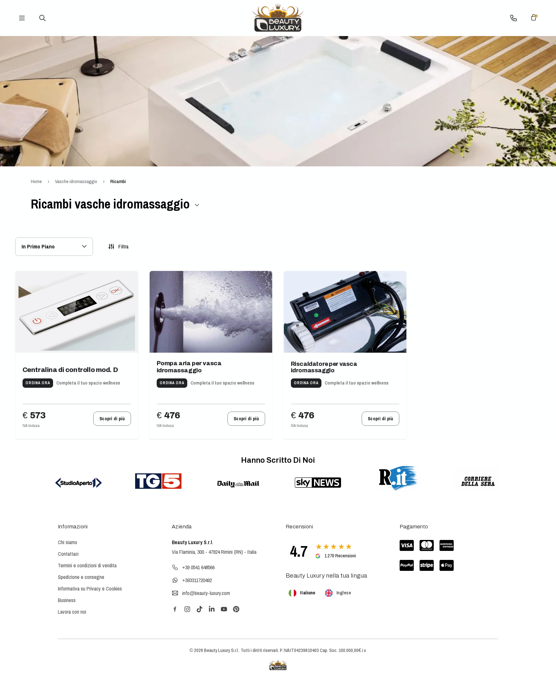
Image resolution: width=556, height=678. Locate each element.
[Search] (42, 18)
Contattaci (68, 553)
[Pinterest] (236, 609)
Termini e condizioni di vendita (87, 565)
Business (67, 600)
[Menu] (21, 18)
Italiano (307, 592)
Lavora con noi (72, 611)
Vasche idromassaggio (76, 181)
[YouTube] (224, 609)
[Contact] (513, 18)
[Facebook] (175, 609)
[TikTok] (199, 609)
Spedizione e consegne (81, 576)
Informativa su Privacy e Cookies (90, 588)
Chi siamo (67, 542)
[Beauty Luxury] (278, 18)
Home (36, 181)
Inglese (344, 592)
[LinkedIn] (211, 609)
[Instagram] (187, 609)
